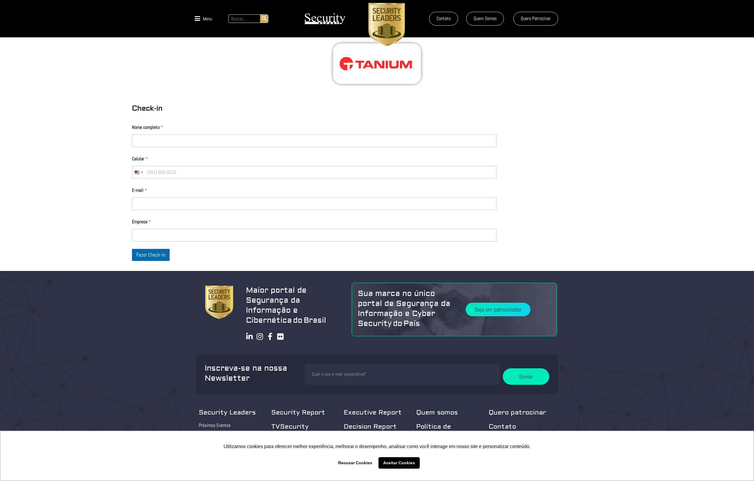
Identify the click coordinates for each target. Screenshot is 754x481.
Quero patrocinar (517, 412)
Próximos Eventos (215, 425)
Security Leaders (227, 412)
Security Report (298, 412)
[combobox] (138, 172)
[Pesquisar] (264, 19)
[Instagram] (260, 336)
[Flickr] (280, 336)
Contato (502, 426)
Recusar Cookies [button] (355, 462)
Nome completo (147, 127)
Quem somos (437, 412)
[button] (203, 19)
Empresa (141, 221)
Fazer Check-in (150, 255)
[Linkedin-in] (249, 336)
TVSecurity (290, 426)
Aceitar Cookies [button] (399, 462)
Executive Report (373, 412)
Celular (140, 159)
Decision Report (370, 426)
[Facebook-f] (270, 336)
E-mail (139, 190)
